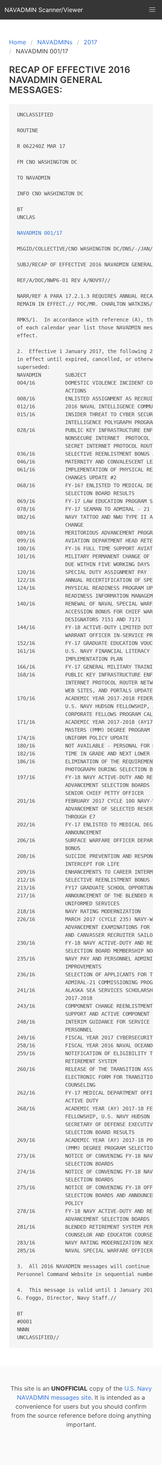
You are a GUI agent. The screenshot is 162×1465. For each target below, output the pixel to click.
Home (17, 42)
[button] (152, 10)
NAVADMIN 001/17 (39, 233)
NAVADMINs (54, 42)
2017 (90, 42)
